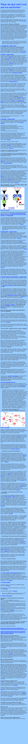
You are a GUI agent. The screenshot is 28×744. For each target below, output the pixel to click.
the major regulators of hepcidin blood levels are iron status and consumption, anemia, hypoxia (14, 214)
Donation (15, 72)
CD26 (13, 496)
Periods (20, 72)
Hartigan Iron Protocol (8, 285)
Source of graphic (5, 210)
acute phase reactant (13, 376)
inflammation (10, 215)
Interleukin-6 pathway (10, 304)
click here (23, 20)
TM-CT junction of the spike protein (11, 572)
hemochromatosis (13, 81)
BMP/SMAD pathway (12, 295)
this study (22, 385)
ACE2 (5, 496)
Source (23, 52)
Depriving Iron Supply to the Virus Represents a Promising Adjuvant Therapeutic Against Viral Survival (14, 629)
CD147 (9, 496)
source (2, 608)
